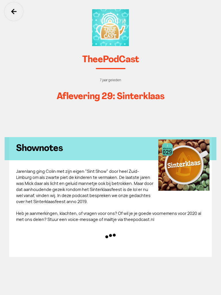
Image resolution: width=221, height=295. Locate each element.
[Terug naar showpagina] (110, 27)
